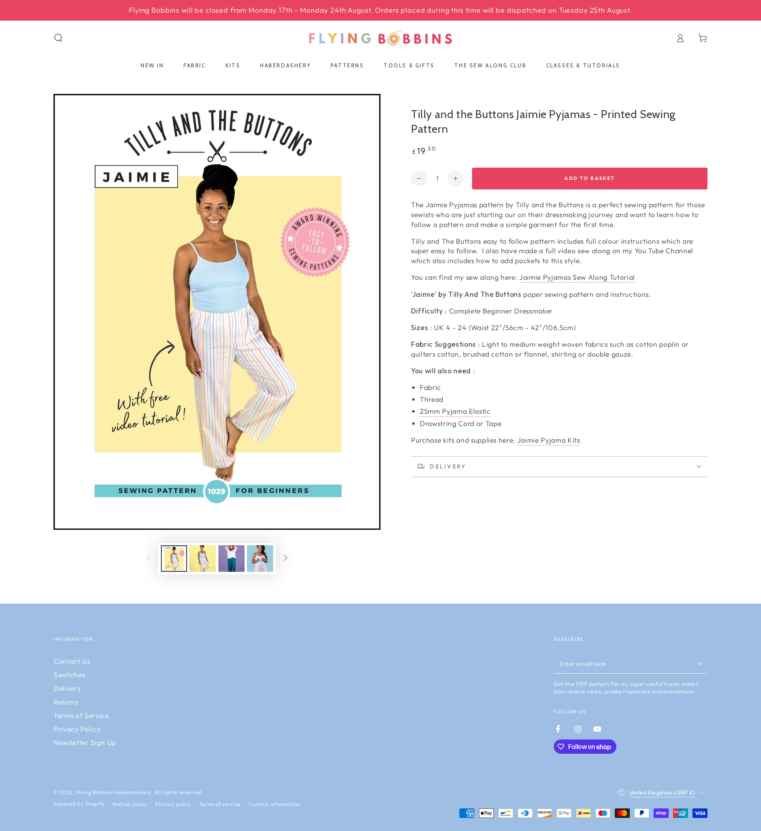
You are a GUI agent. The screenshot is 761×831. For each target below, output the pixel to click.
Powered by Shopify (79, 803)
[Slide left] (148, 558)
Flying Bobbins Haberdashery (113, 792)
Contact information (274, 804)
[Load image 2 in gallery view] (202, 558)
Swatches (69, 674)
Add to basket (589, 178)
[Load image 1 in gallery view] (174, 558)
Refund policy (130, 804)
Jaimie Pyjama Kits (548, 440)
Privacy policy (173, 804)
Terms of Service (81, 715)
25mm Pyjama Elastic (455, 411)
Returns (66, 702)
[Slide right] (285, 558)
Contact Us (72, 661)
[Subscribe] (702, 663)
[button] (58, 38)
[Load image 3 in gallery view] (231, 558)
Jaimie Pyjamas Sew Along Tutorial (577, 277)
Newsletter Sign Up (85, 742)
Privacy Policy (77, 729)
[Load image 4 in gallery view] (260, 558)
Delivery (67, 688)
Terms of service (220, 804)
